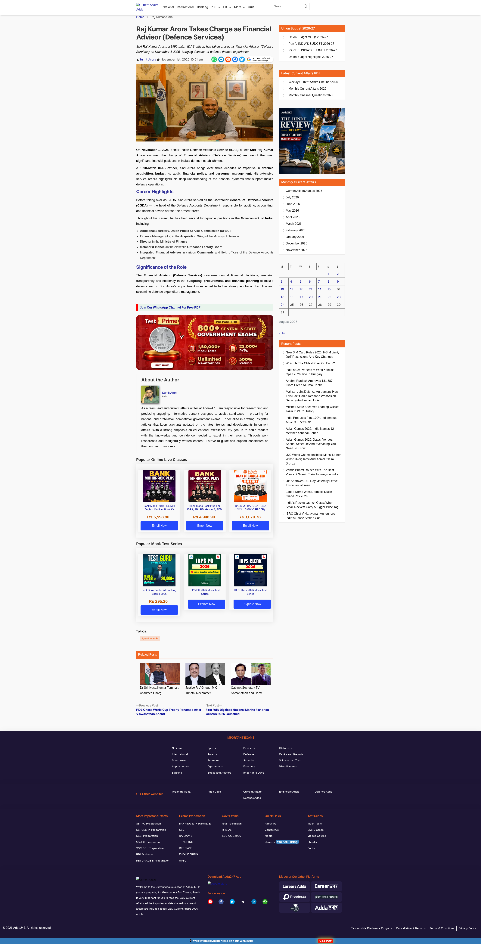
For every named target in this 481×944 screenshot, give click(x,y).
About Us (270, 823)
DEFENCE (185, 848)
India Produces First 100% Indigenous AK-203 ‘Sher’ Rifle (311, 420)
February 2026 (295, 230)
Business (249, 748)
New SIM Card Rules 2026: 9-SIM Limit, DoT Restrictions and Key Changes (312, 354)
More (237, 7)
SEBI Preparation (147, 835)
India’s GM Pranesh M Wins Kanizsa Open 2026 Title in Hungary (310, 372)
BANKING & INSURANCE (195, 823)
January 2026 (295, 236)
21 (319, 297)
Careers (281, 841)
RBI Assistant (144, 854)
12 (301, 289)
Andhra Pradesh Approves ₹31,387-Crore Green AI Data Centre (310, 383)
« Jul (282, 333)
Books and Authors (219, 772)
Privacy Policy (467, 928)
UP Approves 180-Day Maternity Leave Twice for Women (312, 483)
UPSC (183, 860)
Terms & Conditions (442, 928)
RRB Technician (232, 823)
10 (282, 289)
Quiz (251, 7)
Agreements (215, 766)
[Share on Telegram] (221, 59)
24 (282, 304)
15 (329, 289)
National (168, 7)
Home (140, 17)
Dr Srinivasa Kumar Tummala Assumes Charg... (159, 690)
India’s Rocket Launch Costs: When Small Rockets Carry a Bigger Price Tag (312, 505)
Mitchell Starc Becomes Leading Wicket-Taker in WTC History (313, 409)
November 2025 (296, 250)
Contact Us (272, 829)
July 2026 (292, 197)
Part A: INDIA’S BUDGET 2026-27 (311, 43)
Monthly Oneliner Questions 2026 (311, 95)
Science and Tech (290, 760)
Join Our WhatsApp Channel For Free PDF (170, 307)
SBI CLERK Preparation (151, 829)
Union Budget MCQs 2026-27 (308, 37)
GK (225, 7)
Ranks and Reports (291, 754)
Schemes (213, 760)
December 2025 (296, 243)
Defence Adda (252, 797)
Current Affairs (252, 791)
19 (301, 297)
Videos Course (317, 835)
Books (311, 848)
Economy (249, 766)
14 (319, 289)
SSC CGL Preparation (150, 848)
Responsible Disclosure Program (371, 928)
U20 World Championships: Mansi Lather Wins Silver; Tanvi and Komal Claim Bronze (313, 459)
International (185, 7)
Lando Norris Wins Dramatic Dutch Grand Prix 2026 (309, 494)
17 (282, 297)
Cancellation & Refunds (411, 928)
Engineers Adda (289, 791)
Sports (212, 748)
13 (310, 289)
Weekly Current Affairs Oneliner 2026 (313, 82)
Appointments (150, 638)
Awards (212, 754)
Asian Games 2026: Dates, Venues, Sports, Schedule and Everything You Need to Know (311, 444)
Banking (202, 7)
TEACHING (186, 841)
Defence (248, 754)
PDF (213, 7)
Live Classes (316, 829)
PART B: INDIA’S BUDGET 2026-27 (313, 50)
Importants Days (253, 772)
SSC (182, 829)
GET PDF (325, 940)
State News (179, 760)
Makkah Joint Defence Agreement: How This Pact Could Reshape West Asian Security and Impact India (312, 396)
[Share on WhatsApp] (214, 59)
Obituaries (285, 748)
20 (311, 297)
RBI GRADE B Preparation (152, 860)
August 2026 (304, 190)
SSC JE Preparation (148, 841)
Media (268, 835)
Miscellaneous (288, 766)
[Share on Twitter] (242, 59)
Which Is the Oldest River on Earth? (310, 363)
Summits (248, 760)
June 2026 (293, 204)
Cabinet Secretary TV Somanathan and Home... (248, 690)
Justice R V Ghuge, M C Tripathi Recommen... (201, 690)
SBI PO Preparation (148, 823)
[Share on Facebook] (235, 59)
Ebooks (312, 841)
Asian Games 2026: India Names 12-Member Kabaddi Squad (310, 431)
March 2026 (294, 223)
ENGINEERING (188, 854)
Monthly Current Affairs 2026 (307, 88)
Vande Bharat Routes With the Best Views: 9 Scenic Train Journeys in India (312, 472)
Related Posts (147, 654)
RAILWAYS (185, 835)
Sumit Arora (147, 59)
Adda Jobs (214, 791)
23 (339, 297)
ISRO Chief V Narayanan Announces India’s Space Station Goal (310, 516)
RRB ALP (227, 829)
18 (291, 297)
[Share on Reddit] (228, 59)
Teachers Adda (181, 791)
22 (329, 297)
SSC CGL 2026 (231, 835)
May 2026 (292, 210)
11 (291, 289)
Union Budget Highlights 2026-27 (311, 56)
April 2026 (292, 217)
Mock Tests (315, 823)
